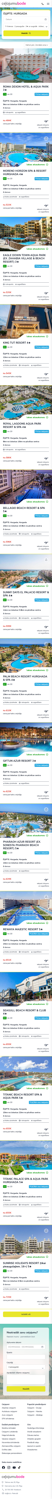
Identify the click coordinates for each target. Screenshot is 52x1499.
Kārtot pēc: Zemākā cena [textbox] (36, 45)
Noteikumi (17, 1490)
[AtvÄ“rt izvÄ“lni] (47, 3)
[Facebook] (3, 1466)
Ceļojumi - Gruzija (34, 1408)
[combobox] (37, 45)
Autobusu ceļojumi (9, 1411)
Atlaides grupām (34, 1439)
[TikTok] (19, 1466)
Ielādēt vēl (26, 1314)
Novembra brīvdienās (10, 1442)
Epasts (9, 1352)
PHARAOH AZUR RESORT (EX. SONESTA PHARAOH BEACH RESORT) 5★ (22, 845)
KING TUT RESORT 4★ (17, 342)
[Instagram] (8, 1466)
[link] (26, 90)
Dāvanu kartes (33, 1435)
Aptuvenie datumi (14, 1342)
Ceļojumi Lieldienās (10, 1431)
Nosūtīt (26, 1389)
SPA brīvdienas (8, 1418)
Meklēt (24, 33)
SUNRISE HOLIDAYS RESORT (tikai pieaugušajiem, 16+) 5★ (24, 1265)
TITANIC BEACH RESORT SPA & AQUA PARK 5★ (22, 1096)
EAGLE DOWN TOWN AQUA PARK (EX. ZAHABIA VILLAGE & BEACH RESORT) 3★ (24, 258)
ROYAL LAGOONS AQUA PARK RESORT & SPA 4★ (22, 425)
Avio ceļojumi (7, 1415)
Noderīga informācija (35, 1428)
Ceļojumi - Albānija (34, 1415)
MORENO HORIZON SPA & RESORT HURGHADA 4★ (24, 172)
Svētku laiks (6, 1449)
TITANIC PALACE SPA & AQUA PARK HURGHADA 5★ (25, 1180)
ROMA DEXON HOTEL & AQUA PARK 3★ (26, 88)
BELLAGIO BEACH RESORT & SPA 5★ (24, 509)
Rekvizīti (15, 1493)
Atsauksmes (32, 1449)
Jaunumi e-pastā (34, 1446)
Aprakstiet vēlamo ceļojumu (18, 1373)
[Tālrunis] (42, 4)
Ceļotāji (10, 1362)
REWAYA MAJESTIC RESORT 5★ (23, 929)
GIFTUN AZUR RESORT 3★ (19, 761)
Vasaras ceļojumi (8, 1439)
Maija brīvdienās (8, 1435)
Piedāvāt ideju (33, 1442)
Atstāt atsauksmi (34, 1431)
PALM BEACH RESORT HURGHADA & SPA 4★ (25, 678)
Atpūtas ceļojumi (9, 1408)
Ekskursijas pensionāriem (12, 1453)
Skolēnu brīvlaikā (8, 1428)
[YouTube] (13, 1467)
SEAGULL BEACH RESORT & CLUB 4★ (24, 1012)
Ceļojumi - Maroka (34, 1411)
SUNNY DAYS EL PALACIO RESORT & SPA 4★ (26, 594)
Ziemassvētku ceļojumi (11, 1446)
